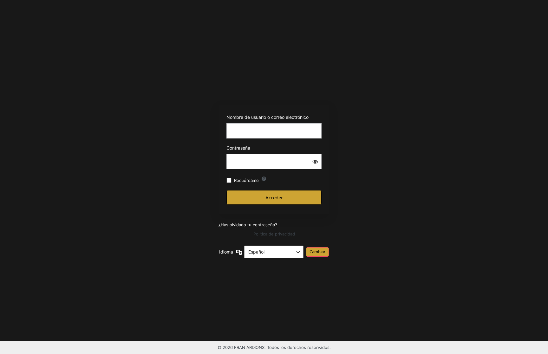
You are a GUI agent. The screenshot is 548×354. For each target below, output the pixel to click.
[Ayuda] (264, 179)
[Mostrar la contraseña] (315, 161)
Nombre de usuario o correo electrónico (267, 117)
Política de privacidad (274, 233)
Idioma (226, 251)
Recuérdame (246, 180)
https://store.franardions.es (274, 83)
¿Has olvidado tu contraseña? (248, 224)
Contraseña (238, 148)
